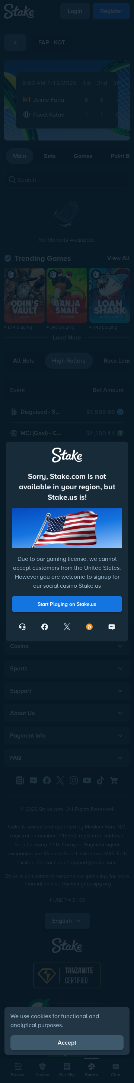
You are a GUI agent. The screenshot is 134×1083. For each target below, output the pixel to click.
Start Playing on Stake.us (67, 604)
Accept (67, 1042)
